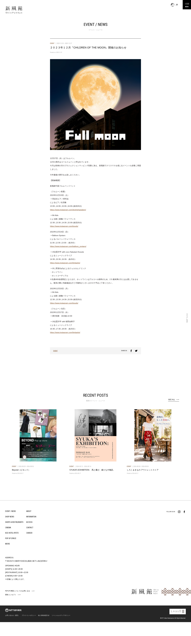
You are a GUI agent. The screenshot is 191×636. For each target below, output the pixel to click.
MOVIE (7, 544)
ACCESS (29, 522)
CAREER (29, 533)
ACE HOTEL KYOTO (12, 533)
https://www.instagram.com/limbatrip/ (65, 263)
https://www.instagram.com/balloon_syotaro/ (68, 246)
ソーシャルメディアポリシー (61, 615)
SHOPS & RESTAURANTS (14, 522)
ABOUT (28, 511)
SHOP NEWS (9, 517)
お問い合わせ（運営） (12, 615)
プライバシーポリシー (29, 615)
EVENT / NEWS (10, 511)
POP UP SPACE (10, 538)
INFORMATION (31, 517)
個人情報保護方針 (44, 615)
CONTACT (29, 528)
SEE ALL (171, 400)
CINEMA (8, 528)
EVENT (55, 351)
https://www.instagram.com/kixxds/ (64, 226)
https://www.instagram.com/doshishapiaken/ (68, 210)
